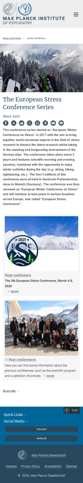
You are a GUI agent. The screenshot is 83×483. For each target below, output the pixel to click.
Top (75, 410)
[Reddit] (22, 123)
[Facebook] (6, 123)
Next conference (18, 275)
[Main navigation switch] (76, 14)
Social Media (14, 421)
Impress (11, 466)
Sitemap (71, 466)
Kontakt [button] (10, 391)
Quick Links (14, 415)
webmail (42, 438)
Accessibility (53, 466)
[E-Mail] (53, 123)
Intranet (42, 429)
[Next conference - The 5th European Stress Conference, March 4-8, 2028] (41, 243)
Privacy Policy (30, 466)
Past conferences (22, 360)
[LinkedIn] (14, 123)
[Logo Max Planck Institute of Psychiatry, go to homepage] (34, 13)
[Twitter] (29, 123)
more (15, 291)
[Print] (61, 123)
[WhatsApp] (37, 123)
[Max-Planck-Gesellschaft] (25, 455)
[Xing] (45, 123)
